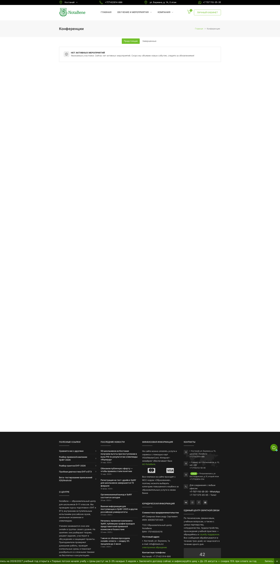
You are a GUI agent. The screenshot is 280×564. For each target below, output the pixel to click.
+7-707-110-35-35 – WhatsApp (205, 491)
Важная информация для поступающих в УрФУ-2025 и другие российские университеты (119, 509)
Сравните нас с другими (71, 451)
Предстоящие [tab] (131, 41)
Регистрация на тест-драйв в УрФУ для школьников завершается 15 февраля (118, 483)
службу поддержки (209, 534)
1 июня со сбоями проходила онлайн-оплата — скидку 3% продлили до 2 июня (115, 541)
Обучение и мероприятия (134, 12)
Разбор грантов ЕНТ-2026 (72, 465)
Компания (165, 12)
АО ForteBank (148, 464)
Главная (106, 12)
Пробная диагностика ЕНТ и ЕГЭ (75, 471)
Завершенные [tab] (149, 41)
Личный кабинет (207, 12)
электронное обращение (154, 547)
